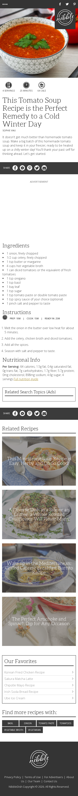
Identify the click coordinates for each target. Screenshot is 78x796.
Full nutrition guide (26, 379)
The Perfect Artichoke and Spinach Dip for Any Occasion (39, 621)
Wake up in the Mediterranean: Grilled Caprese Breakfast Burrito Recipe (39, 568)
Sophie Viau (9, 130)
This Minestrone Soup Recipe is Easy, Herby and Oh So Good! (39, 461)
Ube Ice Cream (14, 698)
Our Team (34, 781)
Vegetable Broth (13, 729)
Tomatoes (65, 723)
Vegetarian (34, 729)
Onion (28, 723)
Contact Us (50, 781)
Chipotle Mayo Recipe (19, 685)
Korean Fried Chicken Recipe (24, 672)
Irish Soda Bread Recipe (21, 691)
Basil (10, 723)
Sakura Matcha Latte (18, 679)
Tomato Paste (46, 723)
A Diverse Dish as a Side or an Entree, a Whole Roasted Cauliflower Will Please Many (39, 514)
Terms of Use (33, 777)
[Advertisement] (39, 210)
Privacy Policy (12, 777)
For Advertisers (53, 777)
